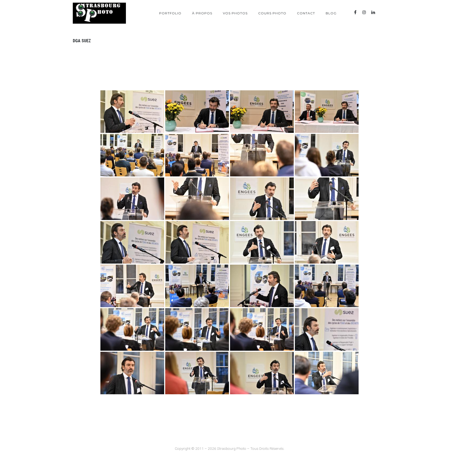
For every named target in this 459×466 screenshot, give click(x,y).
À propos (202, 13)
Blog (331, 13)
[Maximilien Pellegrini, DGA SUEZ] (132, 111)
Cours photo (272, 13)
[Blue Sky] (382, 12)
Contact (306, 13)
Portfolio (170, 13)
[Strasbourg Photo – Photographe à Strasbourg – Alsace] (99, 13)
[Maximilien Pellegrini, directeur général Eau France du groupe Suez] (197, 111)
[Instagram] (364, 12)
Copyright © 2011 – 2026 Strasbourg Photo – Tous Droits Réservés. (229, 448)
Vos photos (235, 13)
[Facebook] (355, 12)
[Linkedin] (373, 12)
